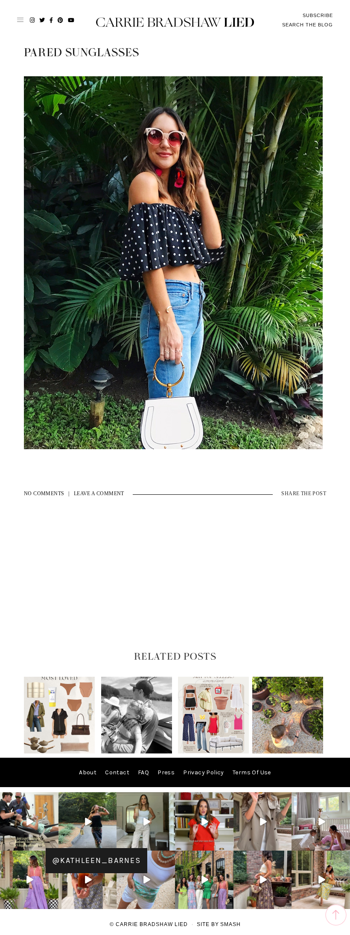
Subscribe (318, 15)
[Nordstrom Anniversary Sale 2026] (59, 751)
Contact (117, 772)
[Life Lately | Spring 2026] (287, 751)
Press (166, 772)
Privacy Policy (203, 772)
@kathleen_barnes (96, 860)
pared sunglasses (81, 53)
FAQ (143, 772)
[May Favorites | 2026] (213, 751)
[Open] (29, 821)
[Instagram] (53, 845)
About (87, 772)
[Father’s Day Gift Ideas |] (136, 751)
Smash (230, 924)
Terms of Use (252, 772)
